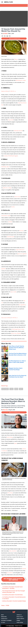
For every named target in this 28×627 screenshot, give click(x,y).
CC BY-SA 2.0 (14, 317)
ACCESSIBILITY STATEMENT (6, 620)
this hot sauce (17, 196)
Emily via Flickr (4, 91)
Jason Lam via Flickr (5, 317)
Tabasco (16, 59)
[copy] (10, 36)
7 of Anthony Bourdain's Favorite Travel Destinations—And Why (12, 587)
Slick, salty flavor (13, 551)
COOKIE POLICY (4, 618)
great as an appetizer (22, 253)
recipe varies (10, 119)
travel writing (10, 437)
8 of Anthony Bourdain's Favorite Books (12, 594)
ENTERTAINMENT (5, 389)
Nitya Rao (5, 409)
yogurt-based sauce (20, 249)
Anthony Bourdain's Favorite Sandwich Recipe (14, 601)
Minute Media (11, 625)
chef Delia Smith (10, 236)
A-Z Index (3, 622)
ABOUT (2, 614)
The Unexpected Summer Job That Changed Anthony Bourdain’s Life (13, 591)
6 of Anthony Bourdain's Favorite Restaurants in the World (14, 597)
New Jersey (10, 492)
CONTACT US (19, 614)
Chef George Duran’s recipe (18, 329)
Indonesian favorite (18, 130)
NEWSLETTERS (4, 616)
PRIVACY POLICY (20, 616)
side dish (10, 221)
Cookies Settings (20, 622)
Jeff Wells (5, 33)
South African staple (5, 215)
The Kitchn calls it (5, 166)
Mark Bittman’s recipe (20, 80)
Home (2, 605)
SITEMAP (18, 620)
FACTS (21, 389)
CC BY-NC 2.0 (12, 91)
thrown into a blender (16, 333)
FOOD (11, 389)
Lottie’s (13, 207)
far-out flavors (10, 572)
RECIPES (16, 389)
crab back (24, 568)
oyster (15, 443)
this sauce (21, 230)
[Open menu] (2, 2)
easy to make (13, 291)
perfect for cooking (7, 187)
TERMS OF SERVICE (20, 618)
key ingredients (22, 304)
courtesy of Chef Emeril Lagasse (11, 156)
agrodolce (3, 268)
